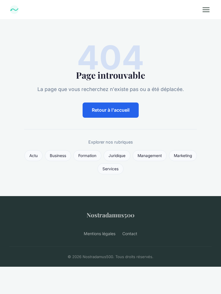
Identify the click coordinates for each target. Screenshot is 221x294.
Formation (87, 155)
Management (150, 155)
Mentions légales (99, 233)
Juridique (116, 155)
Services (110, 169)
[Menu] (206, 9)
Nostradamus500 (110, 215)
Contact (129, 233)
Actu (33, 155)
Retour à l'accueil (110, 110)
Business (58, 155)
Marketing (183, 155)
